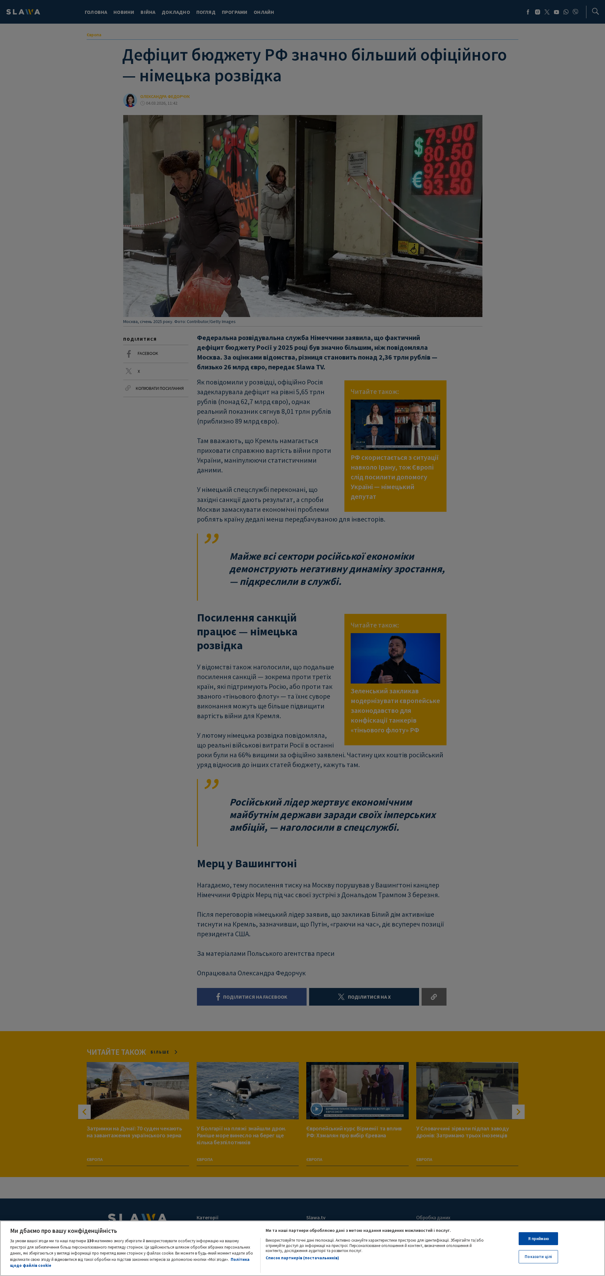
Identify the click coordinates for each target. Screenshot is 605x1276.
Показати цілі (538, 1257)
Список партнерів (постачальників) (302, 1258)
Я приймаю (538, 1238)
